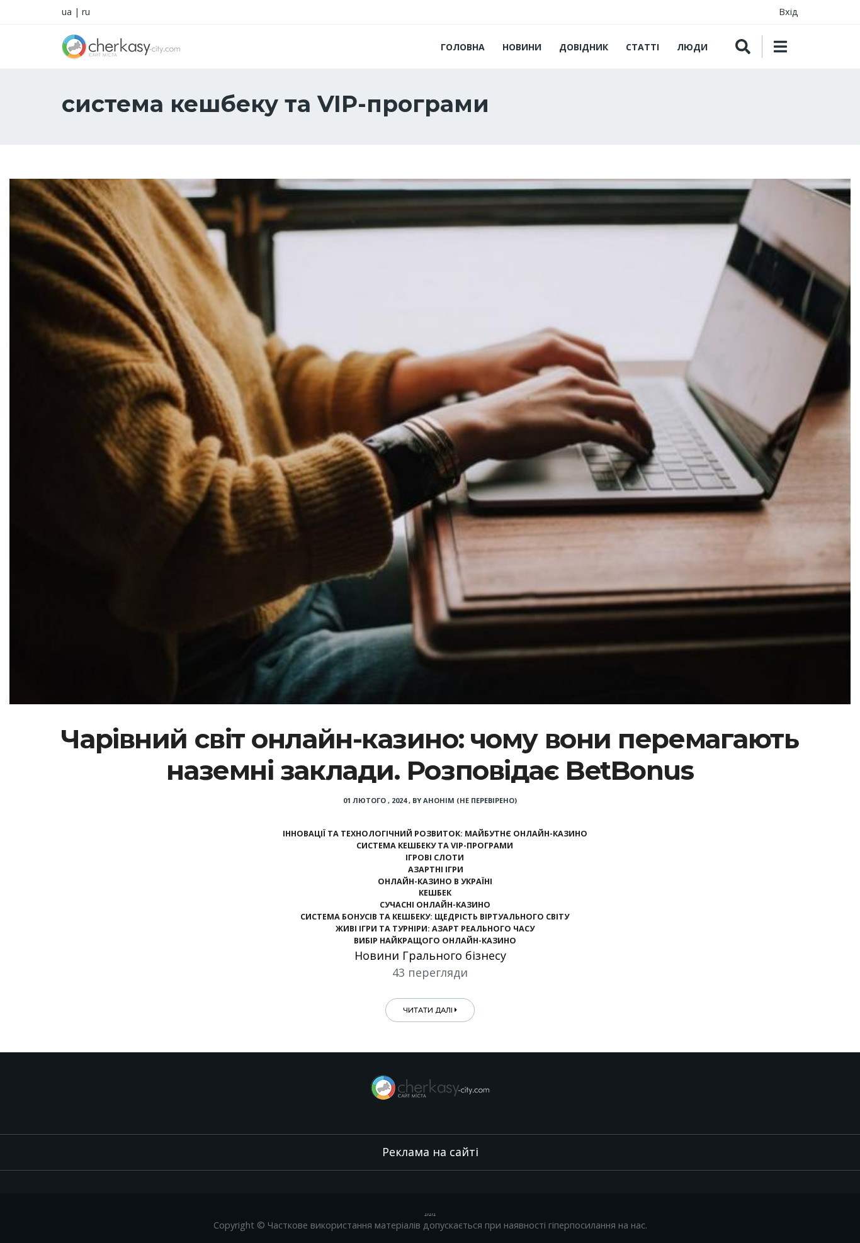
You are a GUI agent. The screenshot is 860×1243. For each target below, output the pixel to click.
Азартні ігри (434, 869)
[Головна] (121, 46)
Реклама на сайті (430, 1151)
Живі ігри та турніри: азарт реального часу (435, 928)
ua (67, 12)
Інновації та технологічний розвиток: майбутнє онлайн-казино (435, 833)
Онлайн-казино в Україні (435, 881)
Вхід (788, 12)
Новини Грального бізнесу (430, 955)
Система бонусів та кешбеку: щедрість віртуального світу (434, 916)
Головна (463, 47)
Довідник (583, 47)
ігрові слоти (434, 857)
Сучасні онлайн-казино (435, 904)
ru (86, 12)
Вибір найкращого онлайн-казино (435, 940)
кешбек (435, 892)
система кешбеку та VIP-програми (434, 845)
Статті (642, 47)
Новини (521, 47)
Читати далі (429, 1010)
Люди (692, 47)
